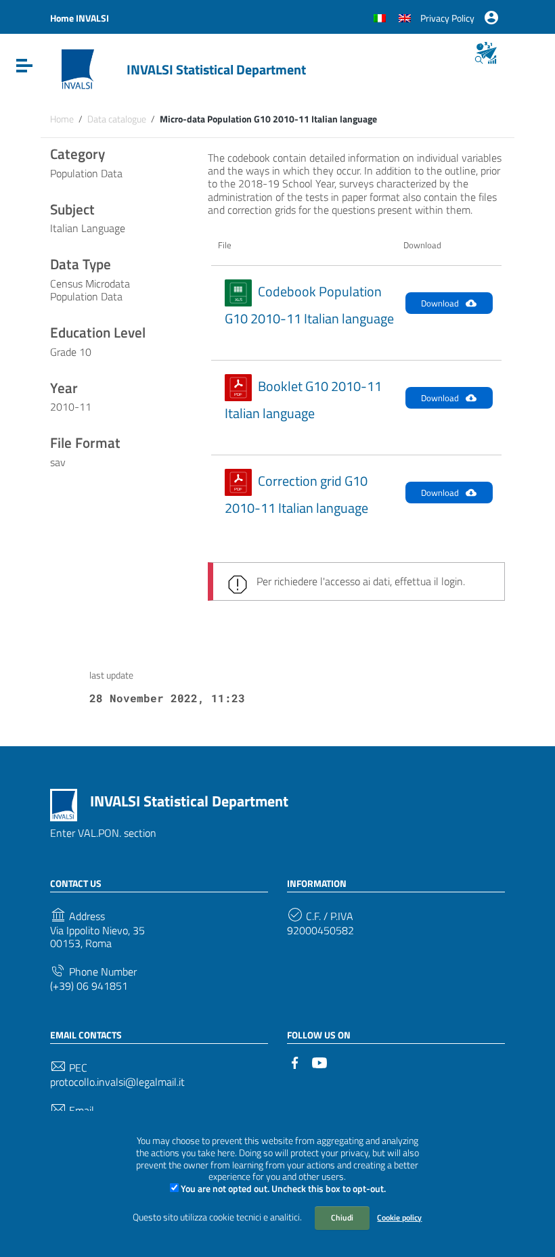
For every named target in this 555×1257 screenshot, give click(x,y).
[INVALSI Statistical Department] (78, 68)
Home (62, 119)
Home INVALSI (79, 18)
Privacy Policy (447, 18)
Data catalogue (116, 119)
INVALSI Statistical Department (216, 69)
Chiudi (342, 1217)
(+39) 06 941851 (89, 986)
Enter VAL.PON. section (103, 833)
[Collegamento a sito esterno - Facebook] (295, 1061)
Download (440, 303)
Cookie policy (399, 1217)
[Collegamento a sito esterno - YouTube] (319, 1061)
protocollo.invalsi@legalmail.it (117, 1082)
